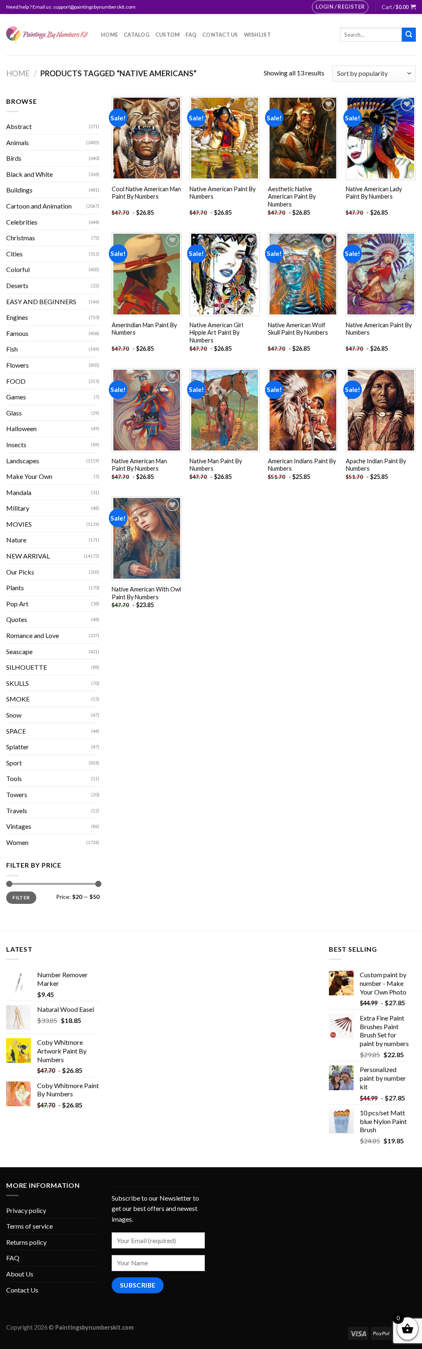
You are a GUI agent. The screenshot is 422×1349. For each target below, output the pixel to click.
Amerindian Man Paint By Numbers (144, 328)
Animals (17, 142)
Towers (16, 794)
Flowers (17, 365)
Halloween (21, 428)
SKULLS (17, 683)
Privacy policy (26, 1210)
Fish (12, 349)
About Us (19, 1274)
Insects (16, 444)
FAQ (191, 34)
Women (17, 842)
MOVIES (19, 524)
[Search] (409, 35)
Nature (16, 540)
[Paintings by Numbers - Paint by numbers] (47, 34)
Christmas (20, 238)
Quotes (16, 619)
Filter (21, 897)
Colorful (18, 269)
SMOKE (18, 699)
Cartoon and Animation (39, 206)
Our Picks (20, 572)
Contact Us (220, 34)
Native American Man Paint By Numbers (139, 464)
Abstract (19, 126)
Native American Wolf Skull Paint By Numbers (298, 328)
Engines (17, 317)
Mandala (18, 492)
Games (16, 397)
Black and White (29, 174)
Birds (13, 158)
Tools (14, 778)
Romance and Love (32, 635)
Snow (13, 715)
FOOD (16, 381)
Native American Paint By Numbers (223, 192)
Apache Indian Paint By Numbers (376, 464)
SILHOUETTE (26, 667)
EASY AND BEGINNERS (41, 301)
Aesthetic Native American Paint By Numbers (292, 196)
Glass (14, 413)
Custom (167, 34)
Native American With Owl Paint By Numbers (146, 593)
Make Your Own (29, 476)
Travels (16, 810)
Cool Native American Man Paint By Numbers (146, 192)
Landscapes (22, 461)
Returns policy (26, 1242)
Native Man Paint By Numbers (216, 464)
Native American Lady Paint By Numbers (374, 192)
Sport (14, 763)
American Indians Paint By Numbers (302, 464)
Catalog (137, 34)
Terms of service (29, 1226)
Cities (14, 254)
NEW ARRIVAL (28, 556)
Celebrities (22, 222)
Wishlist (257, 34)
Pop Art (17, 604)
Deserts (17, 285)
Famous (17, 333)
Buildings (19, 190)
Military (17, 508)
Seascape (19, 651)
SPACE (16, 731)
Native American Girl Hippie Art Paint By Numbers (216, 332)
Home (109, 34)
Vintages (18, 826)
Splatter (17, 747)
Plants (15, 587)
